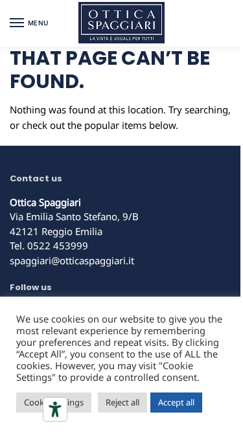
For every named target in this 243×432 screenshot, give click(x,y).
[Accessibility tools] (55, 409)
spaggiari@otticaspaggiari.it (72, 260)
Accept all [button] (176, 402)
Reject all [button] (122, 402)
